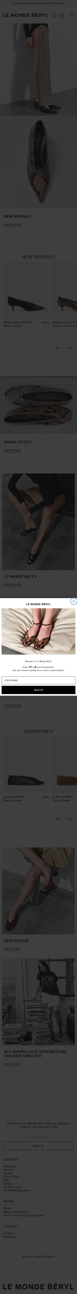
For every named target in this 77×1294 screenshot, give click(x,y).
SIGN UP (38, 690)
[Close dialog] (74, 601)
